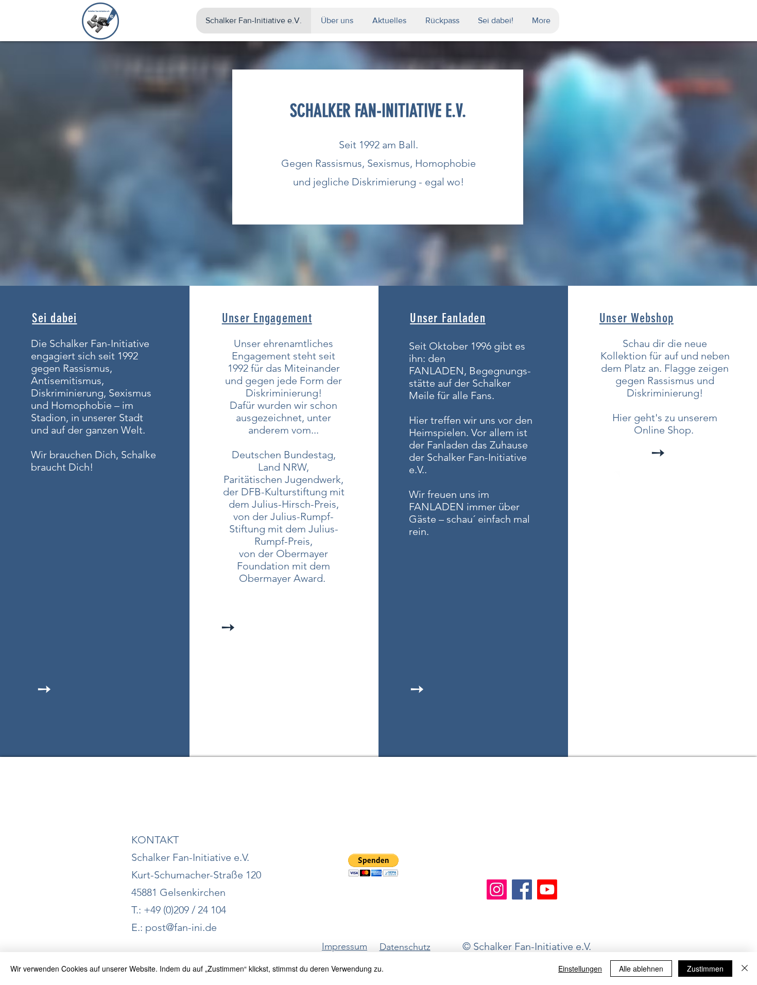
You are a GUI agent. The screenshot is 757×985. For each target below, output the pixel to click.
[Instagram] (497, 889)
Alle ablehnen (641, 968)
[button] (373, 865)
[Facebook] (522, 889)
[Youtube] (547, 889)
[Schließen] (744, 968)
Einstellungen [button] (580, 968)
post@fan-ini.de (181, 927)
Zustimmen (705, 968)
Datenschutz (405, 947)
